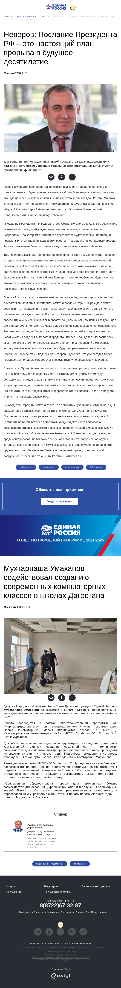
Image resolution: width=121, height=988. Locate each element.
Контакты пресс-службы (58, 892)
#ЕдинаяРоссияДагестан (49, 863)
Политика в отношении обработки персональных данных (60, 957)
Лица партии (51, 886)
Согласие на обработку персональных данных (60, 960)
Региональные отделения (96, 886)
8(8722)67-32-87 (60, 905)
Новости (44, 16)
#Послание (96, 467)
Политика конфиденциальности (60, 954)
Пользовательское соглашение (61, 951)
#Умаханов (80, 863)
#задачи (48, 467)
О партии (11, 886)
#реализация (72, 467)
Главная (8, 16)
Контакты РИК (14, 892)
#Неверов (26, 467)
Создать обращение (59, 501)
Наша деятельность (26, 16)
